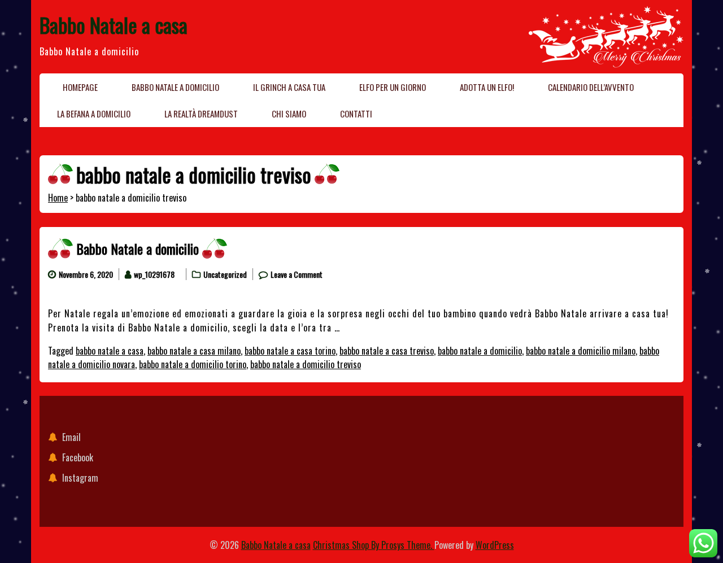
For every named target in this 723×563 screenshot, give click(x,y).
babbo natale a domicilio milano (580, 350)
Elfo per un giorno (392, 87)
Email (71, 437)
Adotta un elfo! (487, 87)
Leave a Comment (297, 274)
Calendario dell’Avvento (591, 87)
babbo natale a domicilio (480, 350)
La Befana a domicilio (93, 113)
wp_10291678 (154, 274)
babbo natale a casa (109, 350)
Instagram (80, 478)
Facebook (77, 457)
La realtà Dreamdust (201, 113)
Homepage (80, 87)
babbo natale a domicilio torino (192, 364)
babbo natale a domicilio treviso (305, 364)
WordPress (495, 545)
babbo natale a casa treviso (386, 350)
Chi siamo (289, 113)
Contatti (356, 113)
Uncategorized (225, 274)
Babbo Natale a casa (114, 25)
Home (58, 197)
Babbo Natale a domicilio (175, 87)
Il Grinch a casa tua (289, 87)
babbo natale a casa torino (290, 350)
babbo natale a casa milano (194, 350)
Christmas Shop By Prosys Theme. (373, 545)
